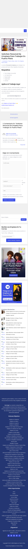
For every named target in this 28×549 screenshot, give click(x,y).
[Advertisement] (14, 14)
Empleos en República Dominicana (14, 436)
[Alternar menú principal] (25, 30)
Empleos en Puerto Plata (9, 103)
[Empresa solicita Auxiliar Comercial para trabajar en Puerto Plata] (3, 373)
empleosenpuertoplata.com (7, 105)
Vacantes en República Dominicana (14, 439)
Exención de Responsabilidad (14, 510)
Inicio (14, 491)
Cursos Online (14, 497)
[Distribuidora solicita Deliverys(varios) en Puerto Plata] (3, 383)
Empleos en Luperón (14, 423)
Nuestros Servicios (14, 499)
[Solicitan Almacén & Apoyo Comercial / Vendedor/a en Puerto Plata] (3, 338)
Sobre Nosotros (14, 501)
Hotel (16, 61)
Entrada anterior (14, 114)
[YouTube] (17, 536)
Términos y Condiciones (14, 508)
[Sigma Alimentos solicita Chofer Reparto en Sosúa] (3, 328)
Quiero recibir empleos (14, 240)
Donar (14, 493)
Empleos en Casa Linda (14, 461)
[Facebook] (8, 536)
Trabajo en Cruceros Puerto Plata (14, 482)
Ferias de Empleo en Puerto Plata (14, 449)
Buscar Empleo (4, 217)
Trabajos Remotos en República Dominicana (14, 458)
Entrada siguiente (14, 117)
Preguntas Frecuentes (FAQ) (14, 521)
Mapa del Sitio (14, 523)
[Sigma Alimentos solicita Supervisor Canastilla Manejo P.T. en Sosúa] (3, 323)
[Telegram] (19, 536)
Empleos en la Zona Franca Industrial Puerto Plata (14, 473)
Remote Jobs (14, 441)
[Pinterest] (14, 536)
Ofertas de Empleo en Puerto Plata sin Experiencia (14, 452)
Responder (22, 144)
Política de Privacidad (14, 504)
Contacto (14, 524)
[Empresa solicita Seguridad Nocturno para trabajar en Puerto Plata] (3, 347)
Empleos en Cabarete (14, 419)
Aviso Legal (14, 502)
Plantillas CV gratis (14, 443)
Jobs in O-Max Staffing (14, 478)
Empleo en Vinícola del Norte (14, 463)
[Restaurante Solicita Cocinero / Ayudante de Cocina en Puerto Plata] (3, 378)
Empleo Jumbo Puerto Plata (14, 465)
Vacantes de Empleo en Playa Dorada (14, 484)
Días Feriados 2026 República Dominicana (14, 438)
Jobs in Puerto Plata (14, 450)
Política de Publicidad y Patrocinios (14, 517)
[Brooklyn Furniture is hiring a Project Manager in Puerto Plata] (3, 319)
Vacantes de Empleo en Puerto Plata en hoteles (14, 485)
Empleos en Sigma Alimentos (14, 476)
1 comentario (4, 61)
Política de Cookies (14, 506)
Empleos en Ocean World (14, 474)
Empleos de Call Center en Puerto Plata (14, 467)
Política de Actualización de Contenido (14, 519)
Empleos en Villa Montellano (14, 434)
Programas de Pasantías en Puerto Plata (14, 454)
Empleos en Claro (14, 469)
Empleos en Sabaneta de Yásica (14, 428)
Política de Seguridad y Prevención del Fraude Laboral (14, 515)
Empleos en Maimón (14, 425)
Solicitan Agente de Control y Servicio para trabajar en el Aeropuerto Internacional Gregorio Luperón (15, 313)
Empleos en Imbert (14, 421)
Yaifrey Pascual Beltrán (11, 133)
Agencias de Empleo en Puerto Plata (14, 460)
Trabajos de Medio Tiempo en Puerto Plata (14, 456)
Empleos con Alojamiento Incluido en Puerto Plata (14, 445)
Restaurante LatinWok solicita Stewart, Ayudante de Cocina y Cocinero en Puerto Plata (15, 363)
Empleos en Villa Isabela (14, 432)
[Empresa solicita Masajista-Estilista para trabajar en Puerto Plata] (3, 352)
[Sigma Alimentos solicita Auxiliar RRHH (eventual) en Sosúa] (3, 333)
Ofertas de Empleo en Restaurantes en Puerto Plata (14, 480)
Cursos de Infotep (14, 495)
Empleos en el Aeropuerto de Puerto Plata (14, 471)
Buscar (23, 219)
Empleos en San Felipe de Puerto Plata (14, 426)
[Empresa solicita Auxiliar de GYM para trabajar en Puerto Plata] (3, 357)
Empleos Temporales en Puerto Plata (14, 447)
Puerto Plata (11, 61)
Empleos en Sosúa (14, 430)
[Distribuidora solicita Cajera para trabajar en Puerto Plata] (3, 368)
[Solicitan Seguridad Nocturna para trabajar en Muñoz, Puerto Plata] (3, 342)
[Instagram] (11, 536)
